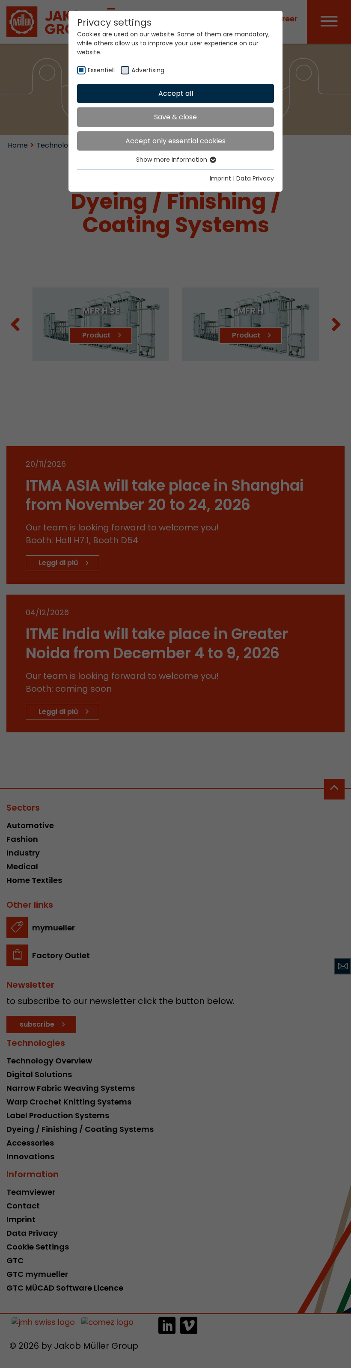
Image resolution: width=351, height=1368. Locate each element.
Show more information (172, 159)
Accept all (175, 93)
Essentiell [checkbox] (101, 70)
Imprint (220, 178)
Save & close (175, 117)
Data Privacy (255, 178)
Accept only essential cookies (175, 141)
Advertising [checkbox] (147, 70)
